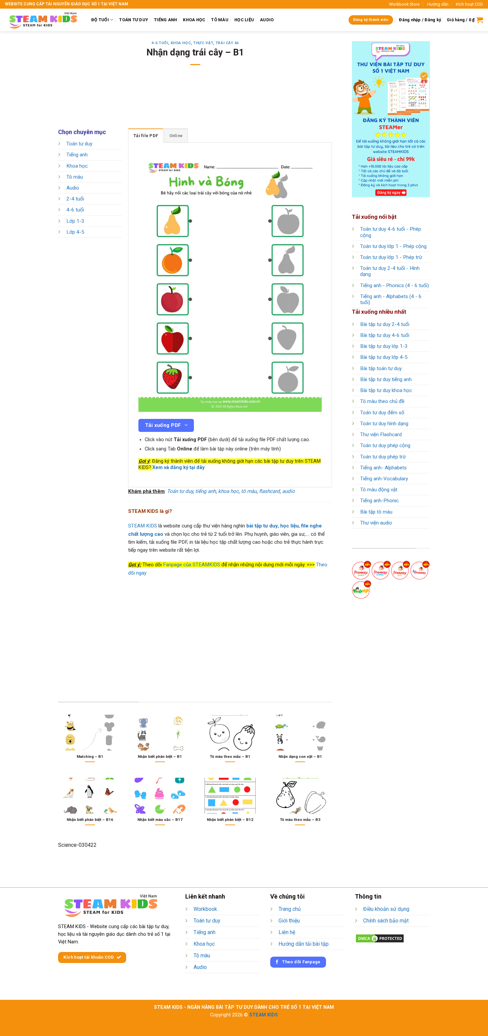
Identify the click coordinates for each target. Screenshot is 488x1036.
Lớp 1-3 (75, 221)
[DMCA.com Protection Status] (380, 938)
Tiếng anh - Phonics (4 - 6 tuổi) (394, 285)
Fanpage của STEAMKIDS (191, 565)
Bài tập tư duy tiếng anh (386, 379)
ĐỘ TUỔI (100, 19)
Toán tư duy (79, 144)
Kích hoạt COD (469, 4)
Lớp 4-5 (75, 232)
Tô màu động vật (378, 490)
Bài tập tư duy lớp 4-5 (384, 357)
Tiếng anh (77, 155)
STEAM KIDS (142, 526)
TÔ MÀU (219, 19)
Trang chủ (290, 909)
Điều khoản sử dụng (386, 909)
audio (288, 491)
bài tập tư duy (262, 526)
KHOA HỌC (194, 19)
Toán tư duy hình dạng (384, 424)
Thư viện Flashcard (381, 435)
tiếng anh (205, 491)
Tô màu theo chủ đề (382, 401)
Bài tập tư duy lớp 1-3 (384, 346)
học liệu (289, 526)
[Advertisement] (195, 101)
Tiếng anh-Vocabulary (384, 479)
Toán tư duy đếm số (382, 413)
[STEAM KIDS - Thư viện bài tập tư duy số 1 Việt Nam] (43, 20)
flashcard (269, 491)
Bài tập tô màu (376, 512)
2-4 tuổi (75, 199)
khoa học (228, 491)
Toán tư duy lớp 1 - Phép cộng (393, 246)
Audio (72, 188)
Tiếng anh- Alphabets (383, 468)
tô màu (249, 491)
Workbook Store (404, 4)
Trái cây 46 (227, 43)
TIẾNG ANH (165, 19)
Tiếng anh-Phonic (379, 501)
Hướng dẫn (437, 4)
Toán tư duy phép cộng (385, 445)
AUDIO (267, 19)
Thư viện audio (376, 523)
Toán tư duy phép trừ (383, 457)
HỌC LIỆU (244, 19)
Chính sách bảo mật (386, 920)
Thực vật (203, 43)
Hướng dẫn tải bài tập (304, 944)
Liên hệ (287, 932)
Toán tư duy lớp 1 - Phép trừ (391, 257)
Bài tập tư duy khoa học (386, 390)
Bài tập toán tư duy (381, 368)
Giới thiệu (289, 920)
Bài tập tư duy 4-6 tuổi (384, 335)
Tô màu (74, 177)
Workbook (205, 909)
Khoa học (181, 43)
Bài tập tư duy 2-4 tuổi (384, 324)
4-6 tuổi (159, 43)
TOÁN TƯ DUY (133, 19)
